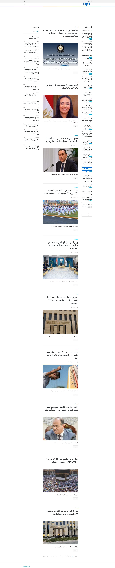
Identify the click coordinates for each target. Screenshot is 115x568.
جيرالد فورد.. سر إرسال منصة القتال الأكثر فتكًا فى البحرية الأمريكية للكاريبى (32, 148)
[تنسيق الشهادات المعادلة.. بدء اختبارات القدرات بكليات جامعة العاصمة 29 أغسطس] (60, 321)
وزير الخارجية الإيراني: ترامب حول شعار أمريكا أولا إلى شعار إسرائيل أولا (87, 107)
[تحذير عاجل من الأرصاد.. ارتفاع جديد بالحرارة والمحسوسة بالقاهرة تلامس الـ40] (60, 376)
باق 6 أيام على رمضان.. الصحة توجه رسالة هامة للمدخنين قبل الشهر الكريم (87, 149)
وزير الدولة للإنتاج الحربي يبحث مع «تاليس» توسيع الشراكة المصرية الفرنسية (63, 245)
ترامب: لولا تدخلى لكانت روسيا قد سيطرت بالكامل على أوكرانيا (31, 125)
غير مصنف (76, 26)
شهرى (34, 31)
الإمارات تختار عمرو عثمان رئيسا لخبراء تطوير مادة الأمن (87, 193)
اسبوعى (37, 31)
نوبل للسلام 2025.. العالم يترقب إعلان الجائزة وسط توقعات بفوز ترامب (87, 206)
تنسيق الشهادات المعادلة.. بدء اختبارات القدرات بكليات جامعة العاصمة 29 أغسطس (61, 300)
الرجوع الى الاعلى (26, 566)
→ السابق (76, 556)
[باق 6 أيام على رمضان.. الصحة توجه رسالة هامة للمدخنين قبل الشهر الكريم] (87, 142)
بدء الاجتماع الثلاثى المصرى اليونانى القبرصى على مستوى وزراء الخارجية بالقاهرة (87, 80)
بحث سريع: (90, 213)
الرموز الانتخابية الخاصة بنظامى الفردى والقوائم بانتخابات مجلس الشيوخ (87, 162)
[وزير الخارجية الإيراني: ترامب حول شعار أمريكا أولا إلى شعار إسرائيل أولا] (87, 100)
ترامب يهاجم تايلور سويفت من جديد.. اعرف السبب (32, 37)
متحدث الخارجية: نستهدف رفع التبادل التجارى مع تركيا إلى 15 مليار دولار (32, 111)
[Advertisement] (57, 15)
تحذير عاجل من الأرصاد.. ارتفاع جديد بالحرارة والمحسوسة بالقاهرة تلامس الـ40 (62, 355)
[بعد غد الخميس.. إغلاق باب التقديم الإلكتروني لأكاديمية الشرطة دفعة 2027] (60, 211)
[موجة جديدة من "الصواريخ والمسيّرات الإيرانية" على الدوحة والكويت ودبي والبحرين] (87, 127)
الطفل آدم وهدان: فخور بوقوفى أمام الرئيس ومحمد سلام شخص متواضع (87, 120)
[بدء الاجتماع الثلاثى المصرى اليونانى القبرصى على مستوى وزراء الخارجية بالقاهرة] (87, 72)
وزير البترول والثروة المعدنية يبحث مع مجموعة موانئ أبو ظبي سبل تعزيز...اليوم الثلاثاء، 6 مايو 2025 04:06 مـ (31, 44)
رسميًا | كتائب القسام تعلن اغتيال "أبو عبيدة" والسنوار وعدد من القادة (31, 133)
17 (56, 556)
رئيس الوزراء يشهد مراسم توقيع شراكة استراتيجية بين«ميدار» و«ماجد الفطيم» (31, 80)
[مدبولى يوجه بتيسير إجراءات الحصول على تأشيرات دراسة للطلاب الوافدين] (60, 159)
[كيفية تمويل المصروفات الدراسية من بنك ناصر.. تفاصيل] (60, 106)
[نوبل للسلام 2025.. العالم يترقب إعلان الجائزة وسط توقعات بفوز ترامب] (87, 199)
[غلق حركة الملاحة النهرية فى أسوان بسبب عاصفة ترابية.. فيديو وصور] (87, 57)
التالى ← (52, 556)
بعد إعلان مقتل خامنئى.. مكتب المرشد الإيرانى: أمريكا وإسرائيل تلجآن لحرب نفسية (31, 88)
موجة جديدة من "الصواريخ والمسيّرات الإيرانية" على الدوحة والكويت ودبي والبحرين (87, 135)
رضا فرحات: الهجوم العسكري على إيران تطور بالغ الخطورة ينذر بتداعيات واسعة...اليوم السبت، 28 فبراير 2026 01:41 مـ (87, 178)
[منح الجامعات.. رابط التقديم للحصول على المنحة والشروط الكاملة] (60, 532)
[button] (24, 1)
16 (58, 556)
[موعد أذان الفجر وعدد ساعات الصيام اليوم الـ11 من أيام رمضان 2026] (87, 87)
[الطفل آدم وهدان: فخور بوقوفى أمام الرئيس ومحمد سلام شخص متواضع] (87, 113)
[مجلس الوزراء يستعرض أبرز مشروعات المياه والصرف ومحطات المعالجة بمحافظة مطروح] (60, 54)
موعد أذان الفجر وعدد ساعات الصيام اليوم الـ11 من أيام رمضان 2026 (87, 94)
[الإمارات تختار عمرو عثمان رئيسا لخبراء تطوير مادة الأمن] (87, 186)
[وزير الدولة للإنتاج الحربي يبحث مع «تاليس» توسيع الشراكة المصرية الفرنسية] (60, 266)
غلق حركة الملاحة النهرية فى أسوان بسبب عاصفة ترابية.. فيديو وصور (87, 64)
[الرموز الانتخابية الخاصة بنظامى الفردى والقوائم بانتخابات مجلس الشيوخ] (87, 156)
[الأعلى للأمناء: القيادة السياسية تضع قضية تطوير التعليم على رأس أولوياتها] (60, 428)
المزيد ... (75, 72)
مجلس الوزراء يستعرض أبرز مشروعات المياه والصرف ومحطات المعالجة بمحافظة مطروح (60, 33)
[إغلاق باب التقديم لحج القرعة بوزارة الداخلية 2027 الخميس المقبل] (60, 480)
